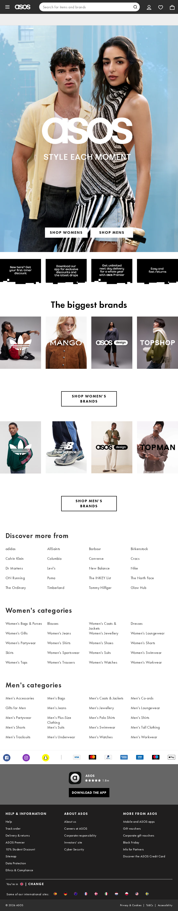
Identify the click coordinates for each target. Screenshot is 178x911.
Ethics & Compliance (19, 870)
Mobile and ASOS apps (139, 821)
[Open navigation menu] (7, 7)
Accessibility (165, 905)
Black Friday (131, 842)
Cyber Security (74, 849)
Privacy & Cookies (131, 905)
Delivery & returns (18, 835)
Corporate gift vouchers (138, 835)
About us (70, 821)
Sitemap (11, 856)
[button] (55, 894)
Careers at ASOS (75, 828)
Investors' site (73, 842)
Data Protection (16, 863)
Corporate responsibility (80, 835)
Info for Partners (133, 849)
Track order (13, 828)
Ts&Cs (149, 905)
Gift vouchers (132, 828)
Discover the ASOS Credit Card (144, 856)
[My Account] (149, 7)
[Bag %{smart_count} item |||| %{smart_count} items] (172, 7)
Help (9, 821)
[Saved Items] (160, 7)
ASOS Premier (15, 842)
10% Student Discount (20, 849)
